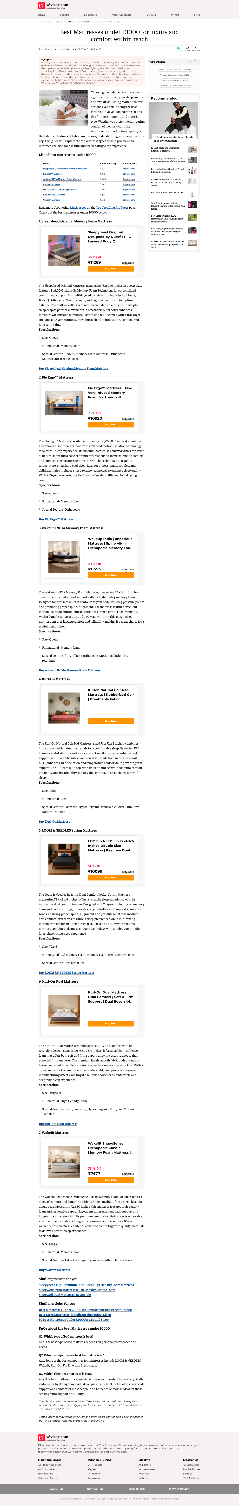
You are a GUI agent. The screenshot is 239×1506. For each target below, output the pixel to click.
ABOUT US (56, 1488)
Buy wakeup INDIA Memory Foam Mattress (70, 670)
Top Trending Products (112, 207)
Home (41, 14)
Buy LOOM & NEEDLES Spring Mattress (66, 972)
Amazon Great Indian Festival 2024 (175, 75)
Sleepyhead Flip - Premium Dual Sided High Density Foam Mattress (86, 1285)
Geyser (92, 1469)
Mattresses (59, 22)
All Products (95, 1464)
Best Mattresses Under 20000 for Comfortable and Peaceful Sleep (85, 1309)
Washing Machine (48, 1478)
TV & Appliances (192, 1478)
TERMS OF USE (136, 1488)
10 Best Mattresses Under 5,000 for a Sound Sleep (74, 1319)
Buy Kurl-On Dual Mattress (58, 1123)
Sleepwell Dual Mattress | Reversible (65, 1294)
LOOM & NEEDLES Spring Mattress (60, 189)
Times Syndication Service (164, 1498)
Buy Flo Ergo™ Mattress (56, 519)
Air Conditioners (47, 1469)
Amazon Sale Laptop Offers (175, 80)
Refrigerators (45, 1473)
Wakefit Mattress (51, 199)
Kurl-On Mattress (51, 184)
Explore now (129, 168)
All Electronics (191, 1464)
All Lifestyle (145, 1464)
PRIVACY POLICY (179, 1488)
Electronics (90, 14)
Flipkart (64, 14)
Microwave (94, 1478)
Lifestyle (151, 14)
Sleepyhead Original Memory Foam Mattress (65, 168)
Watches (143, 1478)
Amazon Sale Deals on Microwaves (175, 86)
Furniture (49, 22)
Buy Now (111, 268)
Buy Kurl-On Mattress (54, 821)
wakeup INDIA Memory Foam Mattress (62, 178)
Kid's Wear (145, 1473)
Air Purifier (94, 1473)
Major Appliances (121, 14)
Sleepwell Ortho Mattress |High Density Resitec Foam (77, 1289)
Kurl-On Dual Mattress (54, 194)
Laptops (187, 1473)
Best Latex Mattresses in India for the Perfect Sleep (75, 1314)
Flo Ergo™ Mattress (52, 173)
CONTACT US (95, 1488)
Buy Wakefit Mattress (54, 1270)
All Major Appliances (49, 1464)
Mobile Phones (191, 1469)
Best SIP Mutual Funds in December (175, 69)
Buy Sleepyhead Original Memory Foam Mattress (73, 368)
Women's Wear (147, 1469)
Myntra (175, 14)
